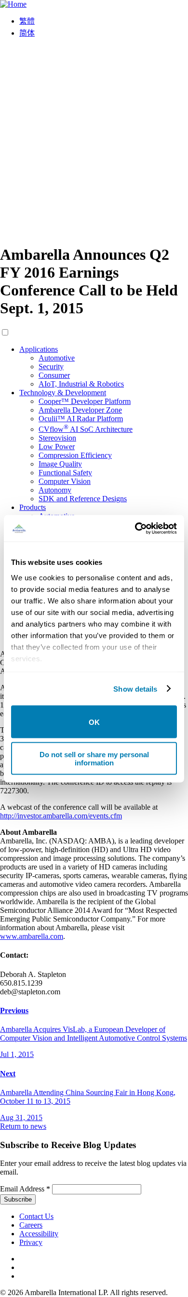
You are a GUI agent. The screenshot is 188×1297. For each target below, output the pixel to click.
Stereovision (57, 438)
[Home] (13, 4)
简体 (27, 33)
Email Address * (25, 1189)
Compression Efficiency (75, 455)
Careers (30, 1225)
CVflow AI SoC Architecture (86, 429)
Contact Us (36, 1216)
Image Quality (60, 464)
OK (94, 722)
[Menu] (94, 231)
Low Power (57, 446)
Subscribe (18, 1199)
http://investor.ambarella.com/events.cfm (61, 816)
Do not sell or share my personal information (94, 758)
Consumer (54, 375)
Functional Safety (65, 472)
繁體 (27, 21)
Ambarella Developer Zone (80, 410)
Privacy (30, 1242)
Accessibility (38, 1234)
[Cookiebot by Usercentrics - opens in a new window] (135, 528)
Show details (135, 688)
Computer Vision (65, 481)
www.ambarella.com (31, 936)
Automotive (57, 358)
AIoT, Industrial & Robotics (81, 384)
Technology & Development (62, 392)
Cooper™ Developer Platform (85, 401)
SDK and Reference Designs (83, 499)
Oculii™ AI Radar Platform (81, 419)
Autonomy (55, 490)
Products (32, 507)
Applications (38, 349)
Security (51, 366)
